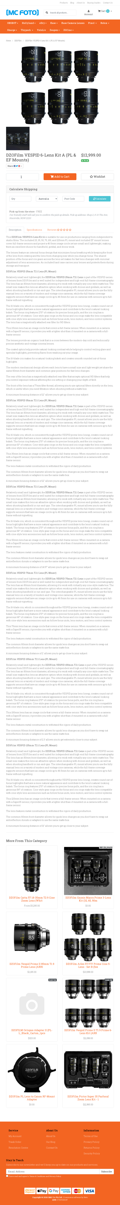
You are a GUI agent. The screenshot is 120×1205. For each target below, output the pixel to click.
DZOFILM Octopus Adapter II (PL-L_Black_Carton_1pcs (31, 1031)
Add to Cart (61, 176)
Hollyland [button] (28, 23)
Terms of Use (91, 1136)
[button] (97, 176)
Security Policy (92, 1153)
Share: (11, 166)
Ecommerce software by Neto (75, 1197)
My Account (15, 1136)
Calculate (100, 198)
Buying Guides (93, 2)
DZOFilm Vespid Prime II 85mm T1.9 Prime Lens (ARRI (32, 965)
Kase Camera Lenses (72, 23)
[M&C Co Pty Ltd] (22, 12)
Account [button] (88, 14)
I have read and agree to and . (34, 1176)
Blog (72, 2)
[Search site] (47, 12)
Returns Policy (92, 1147)
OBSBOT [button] (11, 23)
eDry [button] (42, 23)
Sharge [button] (11, 30)
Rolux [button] (103, 23)
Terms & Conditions (37, 1176)
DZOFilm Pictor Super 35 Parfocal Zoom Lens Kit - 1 (88, 1098)
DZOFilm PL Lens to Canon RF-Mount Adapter (32, 1098)
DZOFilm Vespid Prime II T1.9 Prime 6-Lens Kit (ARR (88, 1031)
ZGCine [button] (67, 30)
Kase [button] (53, 23)
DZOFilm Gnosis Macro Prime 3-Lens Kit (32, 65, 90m (88, 899)
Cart (104, 11)
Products (64, 2)
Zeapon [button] (54, 30)
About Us (81, 2)
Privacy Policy (91, 1141)
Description (15, 229)
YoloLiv (41, 30)
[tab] (15, 230)
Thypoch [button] (26, 30)
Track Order (15, 1141)
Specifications (34, 229)
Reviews (52, 229)
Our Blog (50, 1141)
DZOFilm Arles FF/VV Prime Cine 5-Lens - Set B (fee (88, 965)
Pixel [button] (91, 23)
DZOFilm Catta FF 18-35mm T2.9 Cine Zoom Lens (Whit (32, 899)
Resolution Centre (18, 1147)
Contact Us (108, 2)
